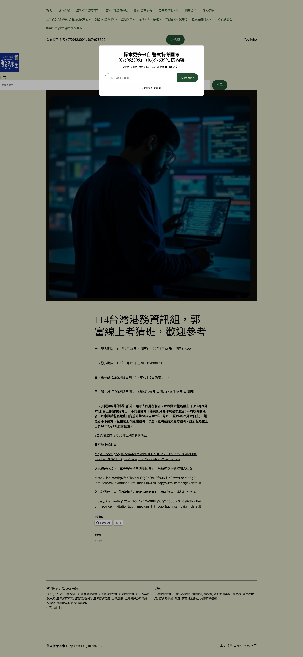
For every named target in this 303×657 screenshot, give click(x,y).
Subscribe (187, 78)
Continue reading (151, 87)
